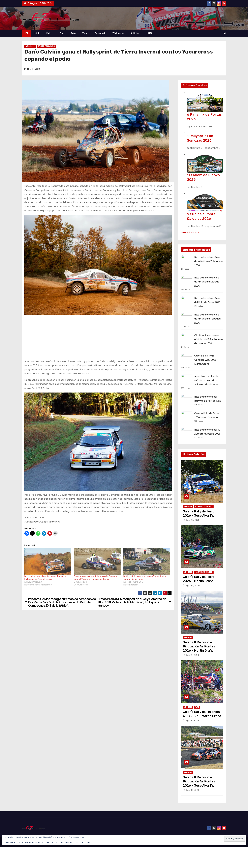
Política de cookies (82, 842)
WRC (197, 707)
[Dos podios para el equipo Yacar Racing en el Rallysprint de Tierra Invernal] (47, 561)
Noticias (135, 33)
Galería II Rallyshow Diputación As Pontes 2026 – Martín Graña (199, 646)
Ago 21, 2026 (192, 655)
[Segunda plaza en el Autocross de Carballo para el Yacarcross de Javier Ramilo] (97, 561)
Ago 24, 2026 (193, 585)
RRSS (150, 33)
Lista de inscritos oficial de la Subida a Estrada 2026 (207, 281)
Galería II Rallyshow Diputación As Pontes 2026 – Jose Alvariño (199, 781)
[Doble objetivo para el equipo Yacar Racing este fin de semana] (146, 561)
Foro (62, 33)
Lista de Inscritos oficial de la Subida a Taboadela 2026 (208, 261)
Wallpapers (118, 33)
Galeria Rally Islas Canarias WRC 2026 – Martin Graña (206, 360)
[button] (225, 33)
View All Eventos (190, 232)
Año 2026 (188, 507)
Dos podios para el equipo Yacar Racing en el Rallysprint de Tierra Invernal (46, 577)
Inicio (37, 33)
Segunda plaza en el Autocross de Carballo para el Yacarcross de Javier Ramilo (95, 577)
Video (85, 33)
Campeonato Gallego (46, 46)
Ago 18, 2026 (192, 790)
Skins (73, 33)
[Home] (26, 33)
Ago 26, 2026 (193, 520)
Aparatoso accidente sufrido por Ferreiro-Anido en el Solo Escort (207, 380)
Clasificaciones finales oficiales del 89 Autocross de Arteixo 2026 (208, 339)
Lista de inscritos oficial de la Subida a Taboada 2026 (207, 319)
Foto (49, 33)
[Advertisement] (98, 337)
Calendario (100, 33)
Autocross (30, 46)
